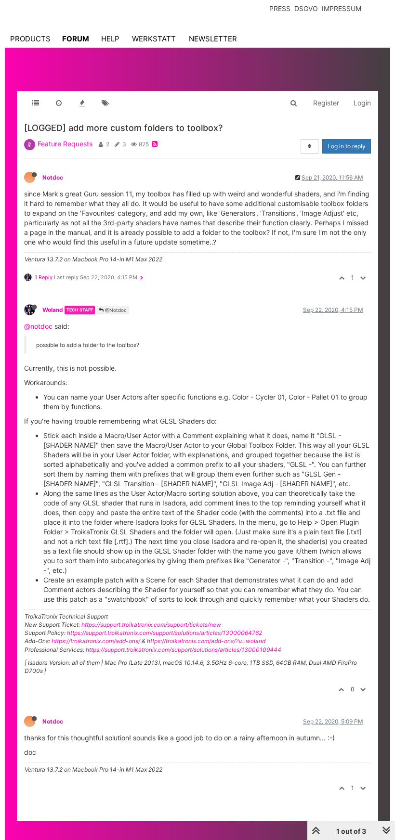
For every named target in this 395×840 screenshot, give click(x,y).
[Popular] (81, 103)
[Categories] (35, 103)
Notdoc (52, 177)
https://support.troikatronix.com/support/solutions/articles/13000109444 (183, 649)
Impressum (341, 8)
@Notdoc (115, 310)
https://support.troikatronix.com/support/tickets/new (151, 624)
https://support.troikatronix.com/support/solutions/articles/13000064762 (164, 632)
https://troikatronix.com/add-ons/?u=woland (206, 641)
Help (110, 38)
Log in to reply (347, 146)
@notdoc (38, 326)
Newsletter (213, 38)
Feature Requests (65, 144)
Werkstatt (154, 38)
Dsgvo (306, 8)
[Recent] (58, 103)
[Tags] (105, 103)
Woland (52, 309)
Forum (75, 38)
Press (279, 8)
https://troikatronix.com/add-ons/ (96, 641)
